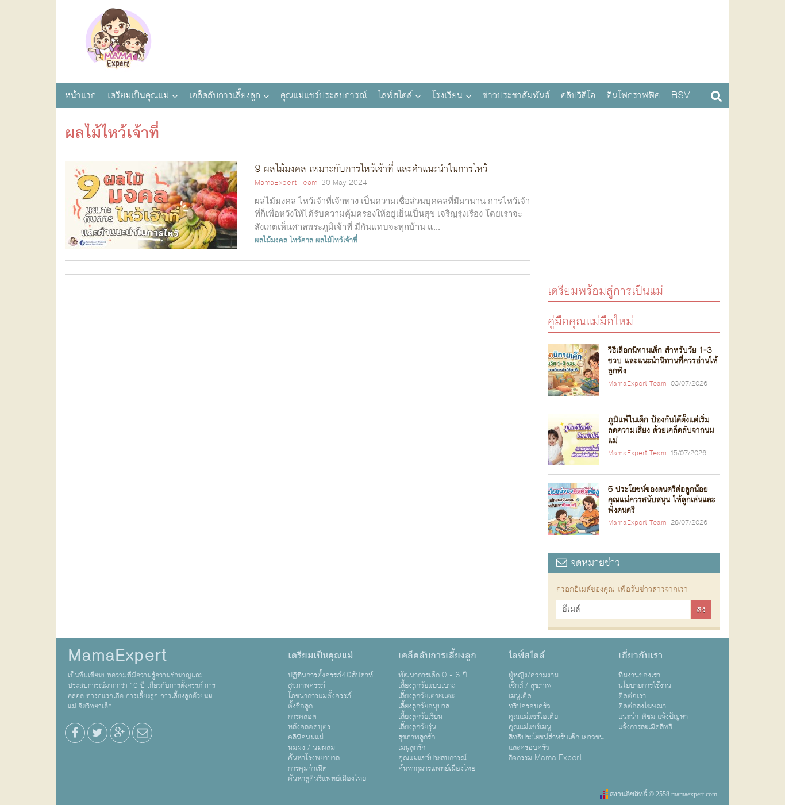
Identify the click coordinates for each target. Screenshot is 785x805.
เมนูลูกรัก (411, 747)
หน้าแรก (80, 95)
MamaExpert (118, 40)
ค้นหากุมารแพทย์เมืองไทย (436, 768)
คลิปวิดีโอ (578, 95)
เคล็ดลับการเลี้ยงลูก (224, 95)
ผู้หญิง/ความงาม (534, 675)
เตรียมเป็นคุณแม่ (138, 95)
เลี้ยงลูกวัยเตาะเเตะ (426, 696)
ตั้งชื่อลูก (300, 706)
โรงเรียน (447, 95)
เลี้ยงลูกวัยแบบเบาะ (426, 685)
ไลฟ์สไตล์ (395, 95)
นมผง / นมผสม (311, 747)
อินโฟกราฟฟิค (633, 95)
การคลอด (302, 716)
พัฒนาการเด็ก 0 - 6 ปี (432, 675)
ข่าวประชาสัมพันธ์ (516, 95)
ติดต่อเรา (632, 696)
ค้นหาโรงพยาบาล (314, 758)
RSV (680, 95)
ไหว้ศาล (301, 240)
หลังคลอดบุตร (309, 727)
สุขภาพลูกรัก (416, 737)
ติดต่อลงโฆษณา (642, 706)
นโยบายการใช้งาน (644, 685)
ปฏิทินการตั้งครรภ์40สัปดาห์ (330, 675)
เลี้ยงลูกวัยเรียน (420, 716)
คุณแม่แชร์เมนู (530, 727)
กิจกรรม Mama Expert (545, 758)
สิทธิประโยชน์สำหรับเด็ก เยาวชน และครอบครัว (556, 742)
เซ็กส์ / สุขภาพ (530, 685)
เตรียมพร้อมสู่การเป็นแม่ (605, 290)
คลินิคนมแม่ (306, 737)
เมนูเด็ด (520, 696)
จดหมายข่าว (593, 562)
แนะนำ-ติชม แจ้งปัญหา (653, 716)
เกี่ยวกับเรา (640, 655)
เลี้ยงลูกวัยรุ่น (417, 727)
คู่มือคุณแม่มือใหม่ (590, 321)
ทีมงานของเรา (639, 675)
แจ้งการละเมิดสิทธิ (645, 727)
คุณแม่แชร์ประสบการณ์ (323, 95)
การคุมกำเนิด (307, 768)
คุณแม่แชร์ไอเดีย (533, 716)
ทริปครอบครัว (530, 706)
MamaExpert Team (286, 182)
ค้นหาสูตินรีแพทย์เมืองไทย (327, 778)
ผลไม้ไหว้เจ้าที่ (336, 240)
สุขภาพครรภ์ (306, 685)
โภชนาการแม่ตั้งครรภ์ (319, 696)
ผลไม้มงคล (271, 240)
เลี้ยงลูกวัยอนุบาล (423, 706)
